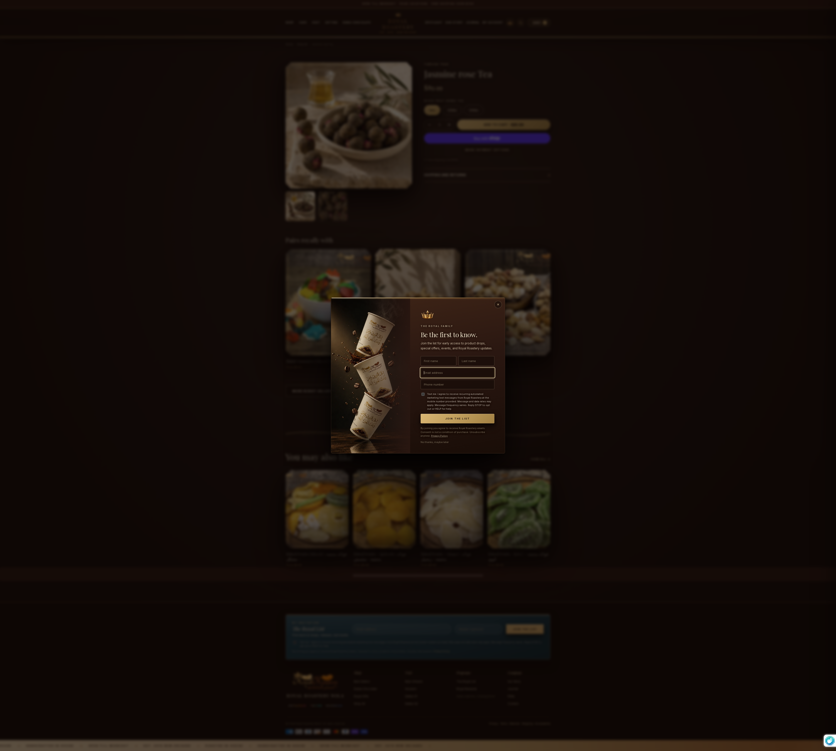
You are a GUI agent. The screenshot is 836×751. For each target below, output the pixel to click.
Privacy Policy (439, 435)
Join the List (457, 418)
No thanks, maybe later (435, 442)
